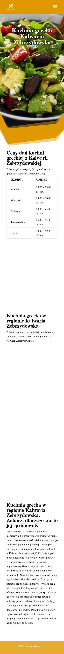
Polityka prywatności (30, 646)
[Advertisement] (32, 84)
